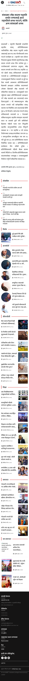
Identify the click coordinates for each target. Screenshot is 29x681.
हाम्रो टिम (3, 663)
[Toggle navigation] (2, 2)
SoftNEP (3, 675)
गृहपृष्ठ (2, 649)
